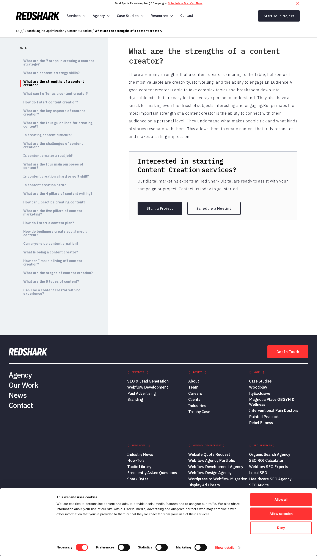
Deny (281, 527)
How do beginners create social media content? (55, 233)
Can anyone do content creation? (50, 243)
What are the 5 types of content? (51, 281)
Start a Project (160, 208)
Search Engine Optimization (44, 30)
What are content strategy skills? (51, 73)
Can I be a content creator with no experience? (51, 291)
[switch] (124, 547)
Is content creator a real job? (48, 155)
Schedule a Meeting (214, 208)
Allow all (281, 499)
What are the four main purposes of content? (53, 165)
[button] (76, 16)
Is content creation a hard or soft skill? (56, 176)
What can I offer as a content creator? (55, 93)
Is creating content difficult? (47, 135)
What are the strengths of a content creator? (128, 30)
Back (23, 48)
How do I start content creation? (50, 102)
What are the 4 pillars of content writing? (57, 193)
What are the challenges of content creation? (53, 145)
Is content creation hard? (44, 185)
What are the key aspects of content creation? (54, 112)
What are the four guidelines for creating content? (58, 124)
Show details (224, 547)
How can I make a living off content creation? (52, 262)
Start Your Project (279, 16)
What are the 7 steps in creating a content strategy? (58, 62)
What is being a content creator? (50, 252)
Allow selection (281, 513)
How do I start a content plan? (48, 223)
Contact (186, 15)
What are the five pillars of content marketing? (52, 212)
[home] (38, 16)
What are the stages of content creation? (58, 273)
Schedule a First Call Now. (185, 3)
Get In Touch (287, 352)
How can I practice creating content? (54, 202)
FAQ (19, 30)
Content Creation (79, 30)
